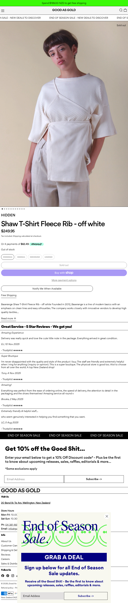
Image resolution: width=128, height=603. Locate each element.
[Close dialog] (107, 516)
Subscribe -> (94, 479)
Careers (5, 559)
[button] (121, 10)
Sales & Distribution (11, 563)
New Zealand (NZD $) (10, 597)
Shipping (17, 236)
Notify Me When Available (47, 288)
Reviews (5, 554)
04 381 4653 (12, 524)
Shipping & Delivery (12, 550)
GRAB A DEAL (64, 557)
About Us (6, 541)
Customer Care (9, 545)
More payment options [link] (64, 280)
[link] (64, 533)
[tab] (2, 208)
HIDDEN (8, 215)
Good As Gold (15, 583)
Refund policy (7, 588)
